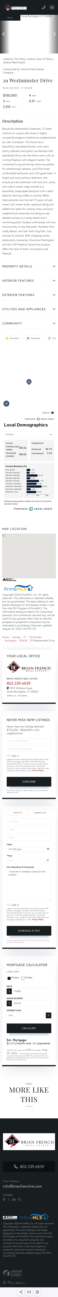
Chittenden (35, 637)
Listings (16, 637)
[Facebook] (4, 1200)
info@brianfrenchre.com (22, 1186)
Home (5, 637)
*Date (9, 844)
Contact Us (11, 696)
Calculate (29, 1028)
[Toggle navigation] (52, 7)
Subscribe (29, 781)
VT (24, 637)
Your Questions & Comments (20, 867)
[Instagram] (19, 1200)
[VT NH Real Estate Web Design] (29, 1274)
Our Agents (22, 696)
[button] (5, 34)
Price (9, 986)
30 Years (15, 977)
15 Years (28, 977)
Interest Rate (14, 1010)
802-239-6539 (18, 683)
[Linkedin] (14, 1200)
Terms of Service (15, 942)
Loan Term (13, 971)
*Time (9, 855)
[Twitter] (8, 1200)
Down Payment (15, 998)
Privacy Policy (38, 770)
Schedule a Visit (40, 813)
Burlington (11, 640)
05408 (23, 640)
